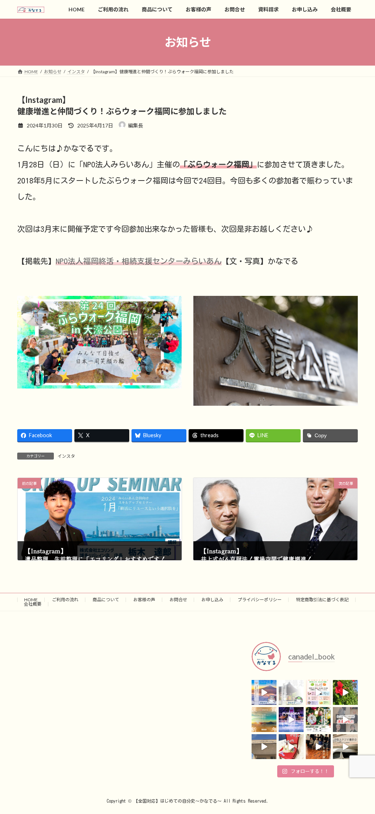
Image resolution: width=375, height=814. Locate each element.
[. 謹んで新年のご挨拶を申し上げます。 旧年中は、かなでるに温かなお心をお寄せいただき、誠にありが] (264, 692)
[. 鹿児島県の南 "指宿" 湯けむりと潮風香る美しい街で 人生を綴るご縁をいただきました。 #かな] (345, 692)
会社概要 (32, 604)
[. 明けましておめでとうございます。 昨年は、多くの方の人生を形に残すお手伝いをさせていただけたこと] (264, 719)
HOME (31, 599)
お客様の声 (144, 599)
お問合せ (178, 599)
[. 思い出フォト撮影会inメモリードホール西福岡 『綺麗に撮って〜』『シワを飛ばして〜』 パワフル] (291, 746)
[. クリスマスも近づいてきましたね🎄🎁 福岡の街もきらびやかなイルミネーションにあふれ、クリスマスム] (291, 719)
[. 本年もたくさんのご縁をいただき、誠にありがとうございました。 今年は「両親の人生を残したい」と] (291, 692)
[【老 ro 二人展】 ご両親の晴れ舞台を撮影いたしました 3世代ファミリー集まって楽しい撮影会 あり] (318, 746)
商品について (106, 599)
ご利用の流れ (65, 599)
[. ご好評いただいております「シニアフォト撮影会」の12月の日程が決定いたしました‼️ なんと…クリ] (318, 719)
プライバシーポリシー (260, 599)
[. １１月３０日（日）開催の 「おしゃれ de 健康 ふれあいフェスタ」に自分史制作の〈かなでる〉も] (318, 692)
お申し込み (212, 599)
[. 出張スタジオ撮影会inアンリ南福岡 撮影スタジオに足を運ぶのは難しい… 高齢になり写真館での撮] (345, 746)
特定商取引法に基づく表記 (322, 599)
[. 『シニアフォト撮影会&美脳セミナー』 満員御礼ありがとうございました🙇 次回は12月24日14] (345, 719)
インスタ (66, 456)
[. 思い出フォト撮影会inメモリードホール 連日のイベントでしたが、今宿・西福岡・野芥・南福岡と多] (264, 746)
